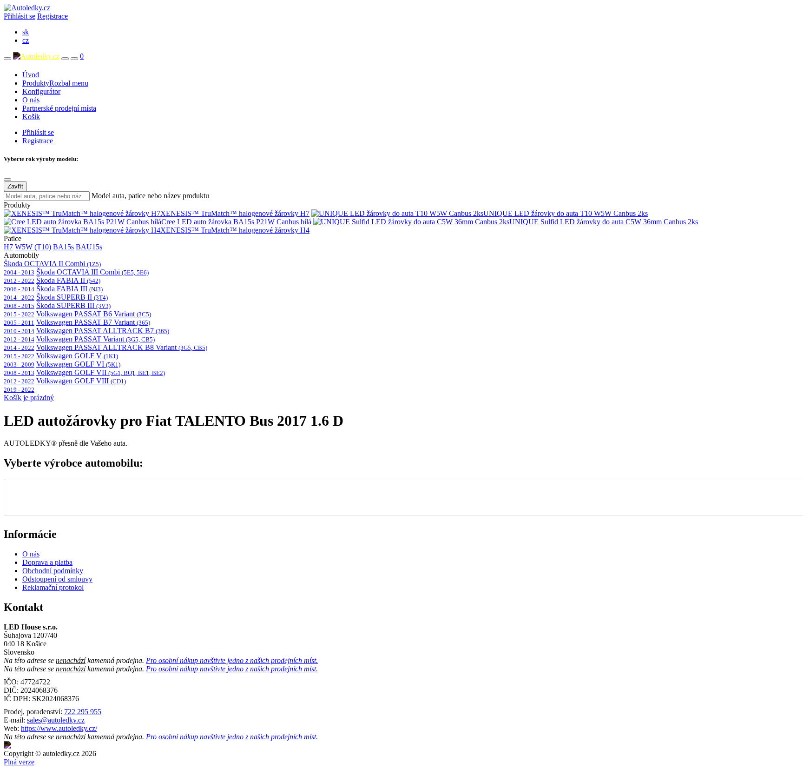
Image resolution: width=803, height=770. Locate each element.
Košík (31, 117)
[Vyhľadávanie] (65, 58)
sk (25, 32)
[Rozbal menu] (7, 58)
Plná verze (19, 762)
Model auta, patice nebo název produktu (150, 196)
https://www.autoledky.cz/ (59, 728)
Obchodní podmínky (52, 571)
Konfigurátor (41, 91)
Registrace (52, 16)
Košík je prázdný (29, 398)
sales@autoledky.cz (56, 720)
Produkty (55, 83)
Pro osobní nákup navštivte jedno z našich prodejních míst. (232, 660)
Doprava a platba (47, 562)
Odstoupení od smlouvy (57, 579)
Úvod (30, 75)
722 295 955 (82, 712)
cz (25, 40)
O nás (30, 100)
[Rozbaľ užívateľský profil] (74, 58)
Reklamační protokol (53, 587)
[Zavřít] (7, 179)
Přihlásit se (19, 16)
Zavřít (15, 186)
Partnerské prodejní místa (59, 108)
